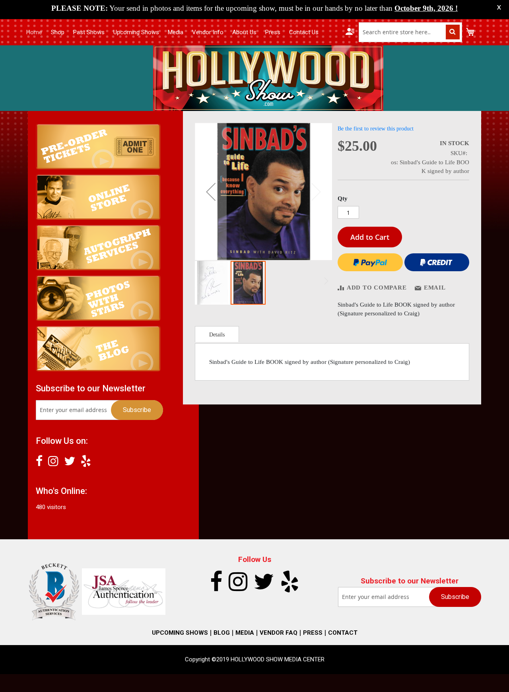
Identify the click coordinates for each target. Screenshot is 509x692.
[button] (211, 191)
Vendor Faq (278, 632)
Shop (57, 32)
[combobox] (410, 32)
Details (217, 335)
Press (272, 32)
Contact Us (304, 32)
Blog (222, 632)
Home (34, 32)
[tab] (217, 334)
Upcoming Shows (136, 32)
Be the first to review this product (376, 129)
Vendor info (207, 32)
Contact (342, 632)
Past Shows (89, 32)
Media (175, 32)
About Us (244, 32)
